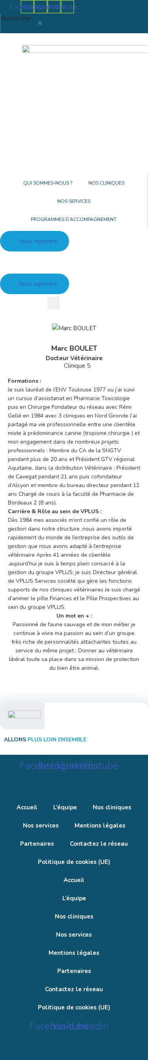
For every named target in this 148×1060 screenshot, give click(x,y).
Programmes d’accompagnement (73, 219)
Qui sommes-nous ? (48, 183)
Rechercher (16, 18)
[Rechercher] (64, 23)
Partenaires (37, 844)
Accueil (27, 807)
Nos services (73, 201)
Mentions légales (100, 825)
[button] (52, 303)
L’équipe (65, 807)
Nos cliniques (106, 183)
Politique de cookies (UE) (74, 862)
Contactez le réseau (99, 844)
